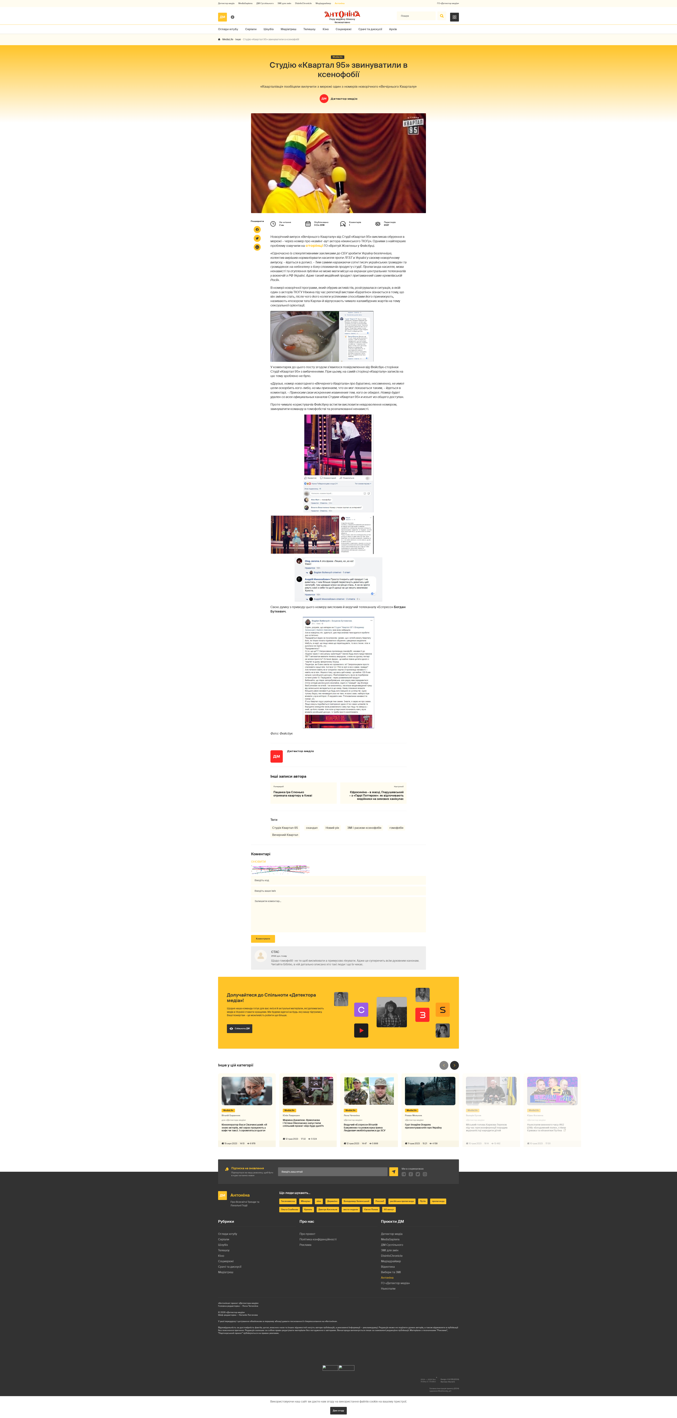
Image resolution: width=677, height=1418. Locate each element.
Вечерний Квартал (285, 835)
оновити (258, 862)
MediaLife (227, 39)
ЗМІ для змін (284, 3)
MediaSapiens (245, 3)
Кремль (308, 1209)
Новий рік (332, 828)
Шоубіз (269, 29)
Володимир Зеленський (356, 1201)
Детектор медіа (226, 3)
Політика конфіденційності (318, 1239)
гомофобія (396, 828)
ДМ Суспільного (265, 3)
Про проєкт (307, 1234)
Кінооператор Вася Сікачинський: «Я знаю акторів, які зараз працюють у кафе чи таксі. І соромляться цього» (244, 1127)
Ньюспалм (388, 1288)
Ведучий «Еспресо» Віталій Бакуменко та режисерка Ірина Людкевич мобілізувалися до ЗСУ (364, 1127)
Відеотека (388, 1267)
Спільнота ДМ (242, 1028)
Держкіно (332, 1201)
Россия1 (380, 1201)
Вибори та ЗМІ (391, 1272)
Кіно (326, 29)
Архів (393, 29)
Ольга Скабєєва (289, 1209)
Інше (238, 39)
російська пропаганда (402, 1201)
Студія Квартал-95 (285, 828)
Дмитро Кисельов (327, 1209)
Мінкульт (305, 1201)
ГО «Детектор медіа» (448, 3)
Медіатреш (288, 29)
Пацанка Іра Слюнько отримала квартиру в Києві (292, 793)
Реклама (305, 1245)
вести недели (350, 1209)
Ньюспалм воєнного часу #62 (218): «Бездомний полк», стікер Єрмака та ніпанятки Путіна (546, 1127)
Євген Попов (371, 1209)
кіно (319, 1201)
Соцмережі (343, 29)
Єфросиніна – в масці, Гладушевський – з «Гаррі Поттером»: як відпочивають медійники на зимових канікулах (376, 795)
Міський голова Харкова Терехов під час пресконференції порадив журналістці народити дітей (486, 1127)
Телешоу (309, 29)
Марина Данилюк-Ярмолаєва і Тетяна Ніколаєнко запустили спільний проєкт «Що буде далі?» (303, 1123)
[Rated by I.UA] (330, 1367)
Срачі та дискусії (370, 29)
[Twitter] (257, 238)
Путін (423, 1201)
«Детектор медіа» (235, 1312)
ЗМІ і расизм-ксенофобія (364, 828)
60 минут (389, 1209)
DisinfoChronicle (303, 3)
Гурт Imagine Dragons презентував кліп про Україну (423, 1126)
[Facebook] (257, 229)
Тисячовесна (288, 1201)
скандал (312, 828)
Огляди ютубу (228, 29)
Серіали (251, 29)
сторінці (314, 246)
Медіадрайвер (323, 3)
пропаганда (438, 1201)
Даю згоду (338, 1410)
